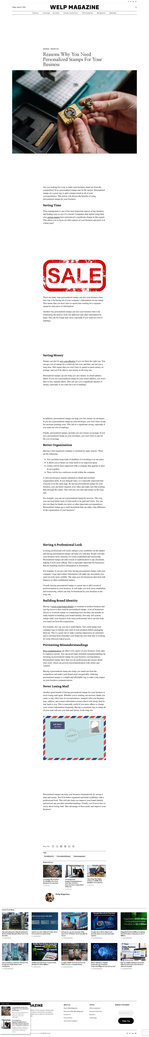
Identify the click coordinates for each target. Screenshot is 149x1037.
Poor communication (52, 650)
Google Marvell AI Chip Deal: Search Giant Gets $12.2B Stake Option (102, 934)
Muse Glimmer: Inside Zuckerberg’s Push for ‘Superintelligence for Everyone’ (103, 964)
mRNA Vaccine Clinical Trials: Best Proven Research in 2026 (44, 933)
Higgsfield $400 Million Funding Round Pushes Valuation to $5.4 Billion (133, 934)
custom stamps (53, 217)
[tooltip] (128, 2)
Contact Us (67, 1014)
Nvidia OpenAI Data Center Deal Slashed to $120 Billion (44, 963)
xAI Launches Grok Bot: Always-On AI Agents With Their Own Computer (15, 964)
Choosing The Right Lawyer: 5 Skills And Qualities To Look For (95, 880)
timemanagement (79, 856)
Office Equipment (94, 1008)
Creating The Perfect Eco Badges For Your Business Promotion (51, 881)
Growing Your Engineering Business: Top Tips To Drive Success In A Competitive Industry (74, 883)
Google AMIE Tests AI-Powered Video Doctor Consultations (73, 963)
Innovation (54, 49)
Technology (93, 1018)
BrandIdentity (49, 856)
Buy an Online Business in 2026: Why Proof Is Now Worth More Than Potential (132, 964)
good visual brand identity (62, 606)
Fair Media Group (45, 1033)
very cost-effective (67, 361)
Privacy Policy (68, 1018)
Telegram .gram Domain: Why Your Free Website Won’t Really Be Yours (74, 934)
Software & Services (95, 1011)
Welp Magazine (62, 894)
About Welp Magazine (71, 1008)
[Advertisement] (74, 30)
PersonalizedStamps (63, 856)
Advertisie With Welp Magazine (73, 1011)
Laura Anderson (68, 938)
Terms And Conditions (70, 1021)
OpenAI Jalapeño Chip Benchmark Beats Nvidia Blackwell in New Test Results (15, 934)
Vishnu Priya (7, 938)
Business (46, 49)
